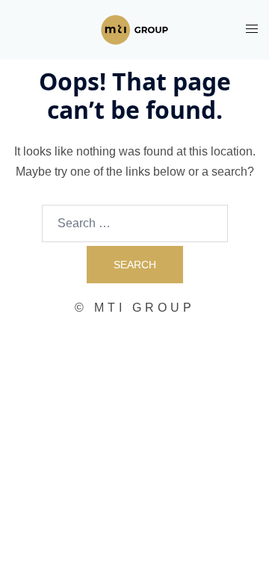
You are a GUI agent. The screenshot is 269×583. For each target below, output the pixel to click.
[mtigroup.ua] (134, 28)
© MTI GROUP (135, 307)
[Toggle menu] (252, 28)
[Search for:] (135, 223)
